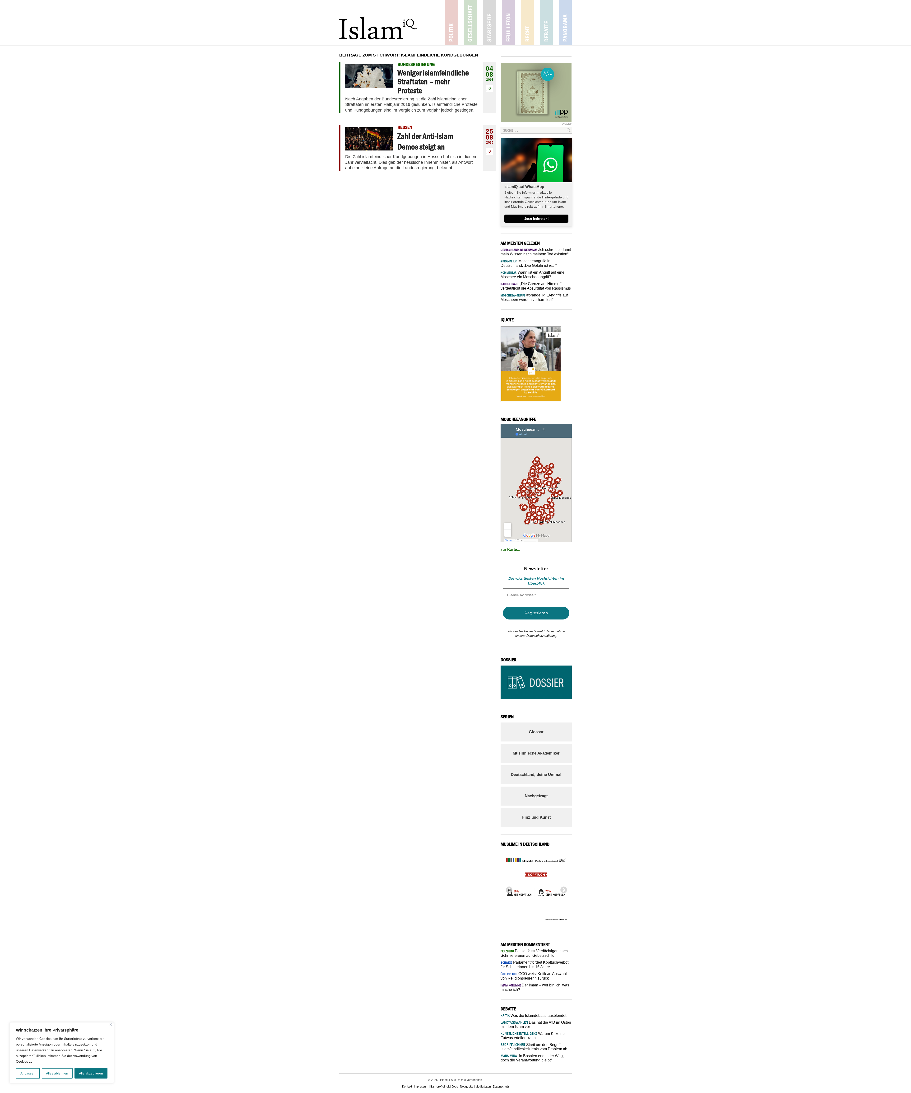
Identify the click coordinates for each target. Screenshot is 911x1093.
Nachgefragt (536, 796)
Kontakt (407, 1086)
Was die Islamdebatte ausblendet (533, 1015)
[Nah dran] (111, 1024)
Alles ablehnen (57, 1073)
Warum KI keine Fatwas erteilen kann (533, 1036)
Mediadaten (483, 1086)
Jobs (455, 1086)
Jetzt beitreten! (536, 218)
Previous (507, 888)
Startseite (489, 22)
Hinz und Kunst (536, 817)
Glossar (536, 732)
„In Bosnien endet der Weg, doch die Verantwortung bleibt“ (532, 1058)
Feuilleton (508, 22)
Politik (451, 22)
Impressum (421, 1086)
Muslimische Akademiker (536, 753)
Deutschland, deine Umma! (536, 774)
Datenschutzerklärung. (541, 636)
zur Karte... (510, 550)
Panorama (565, 22)
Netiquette (466, 1086)
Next (562, 888)
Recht (527, 22)
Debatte (546, 22)
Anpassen (27, 1073)
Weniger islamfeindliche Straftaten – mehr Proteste (433, 81)
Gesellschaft (470, 22)
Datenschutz (501, 1086)
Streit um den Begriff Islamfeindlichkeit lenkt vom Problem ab (534, 1047)
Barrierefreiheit (440, 1086)
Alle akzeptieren (91, 1073)
